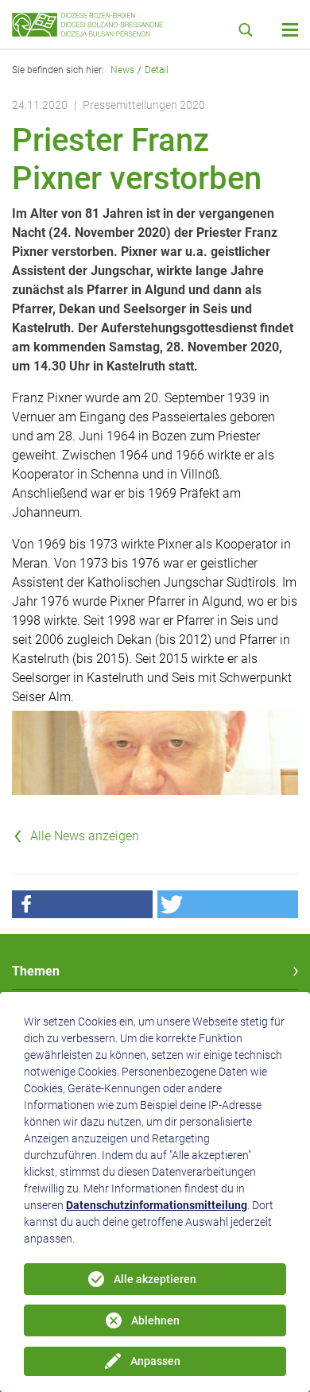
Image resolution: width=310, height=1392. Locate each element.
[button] (82, 904)
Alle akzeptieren (155, 1279)
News (122, 70)
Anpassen (155, 1361)
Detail (157, 70)
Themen (36, 971)
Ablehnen (155, 1320)
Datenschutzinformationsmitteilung (156, 1205)
